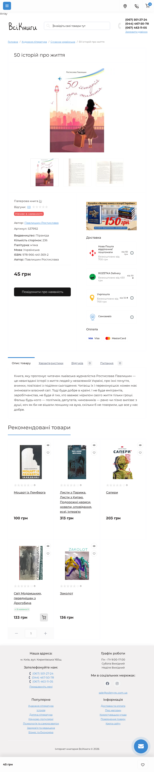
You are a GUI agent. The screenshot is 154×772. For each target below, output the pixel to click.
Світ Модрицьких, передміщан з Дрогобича (28, 598)
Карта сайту (113, 723)
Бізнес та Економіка (40, 732)
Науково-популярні (40, 719)
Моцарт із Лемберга (30, 492)
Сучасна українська (63, 41)
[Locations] (125, 6)
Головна (13, 41)
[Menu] (7, 6)
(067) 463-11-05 (136, 27)
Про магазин (113, 710)
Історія (41, 710)
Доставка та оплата (113, 705)
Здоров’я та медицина (41, 727)
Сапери (112, 492)
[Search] (48, 26)
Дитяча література (41, 714)
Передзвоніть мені (41, 686)
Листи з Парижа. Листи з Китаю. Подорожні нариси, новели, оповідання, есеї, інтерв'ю (76, 502)
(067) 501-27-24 (136, 19)
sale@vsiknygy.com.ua (113, 692)
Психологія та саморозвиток (41, 723)
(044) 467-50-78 (137, 23)
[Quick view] (48, 445)
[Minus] (16, 633)
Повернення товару (113, 719)
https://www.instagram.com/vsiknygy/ (117, 684)
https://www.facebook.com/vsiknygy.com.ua (107, 684)
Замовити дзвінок (136, 31)
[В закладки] (143, 764)
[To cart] (44, 617)
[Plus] (45, 633)
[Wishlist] (48, 453)
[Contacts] (136, 6)
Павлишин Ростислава (41, 223)
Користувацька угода (113, 714)
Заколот (66, 593)
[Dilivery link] (132, 253)
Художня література (34, 41)
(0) (29, 207)
